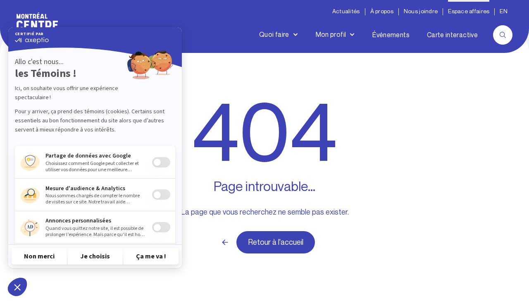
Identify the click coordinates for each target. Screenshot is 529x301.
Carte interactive (452, 35)
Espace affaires (468, 11)
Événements (391, 35)
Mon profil (331, 34)
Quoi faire (274, 34)
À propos (381, 11)
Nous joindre (421, 11)
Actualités (346, 11)
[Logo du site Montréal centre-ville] (37, 26)
